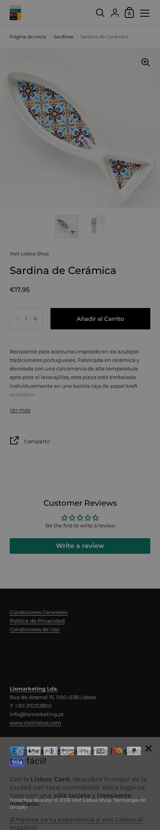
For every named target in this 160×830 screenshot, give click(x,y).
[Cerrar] (148, 737)
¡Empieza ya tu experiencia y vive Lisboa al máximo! (76, 812)
